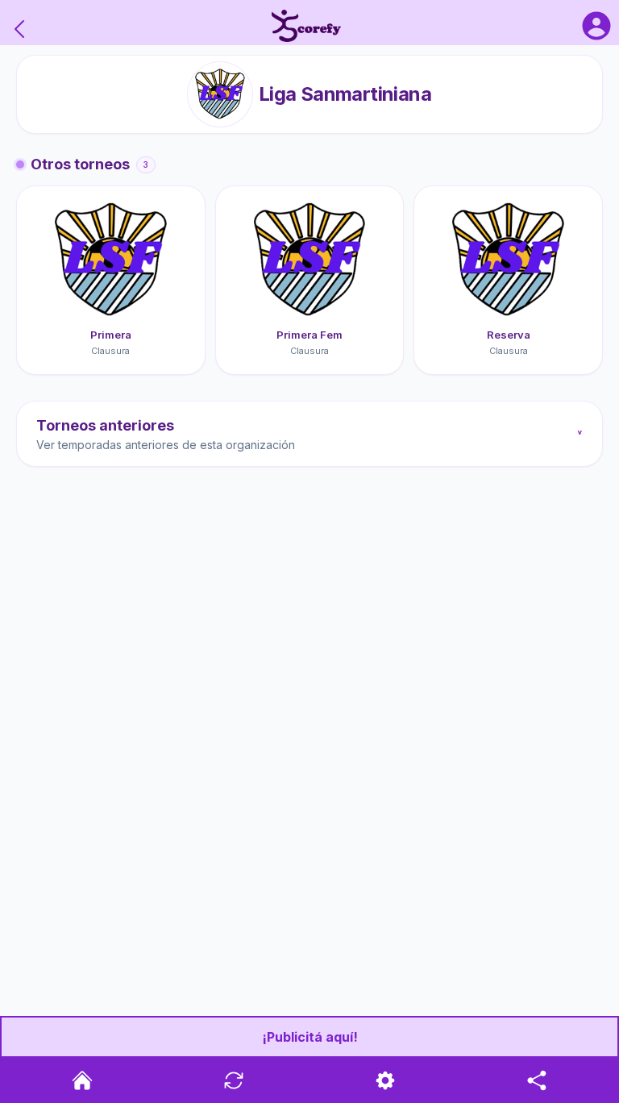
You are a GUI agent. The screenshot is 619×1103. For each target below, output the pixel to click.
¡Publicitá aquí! (310, 1037)
